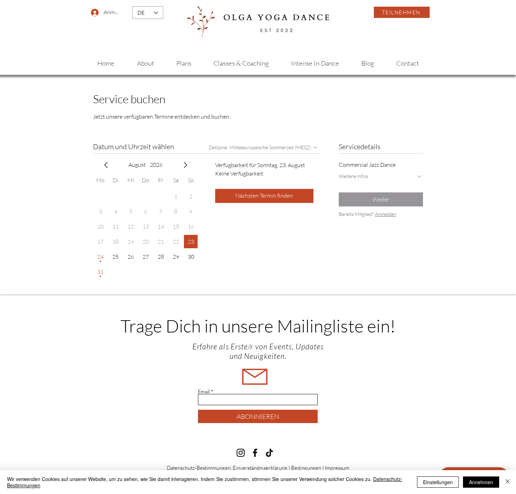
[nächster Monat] (185, 165)
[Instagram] (240, 452)
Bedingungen (306, 468)
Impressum (337, 468)
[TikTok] (269, 452)
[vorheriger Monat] (106, 165)
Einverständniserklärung (260, 468)
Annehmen (481, 482)
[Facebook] (255, 452)
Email (204, 391)
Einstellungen (438, 482)
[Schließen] (507, 482)
